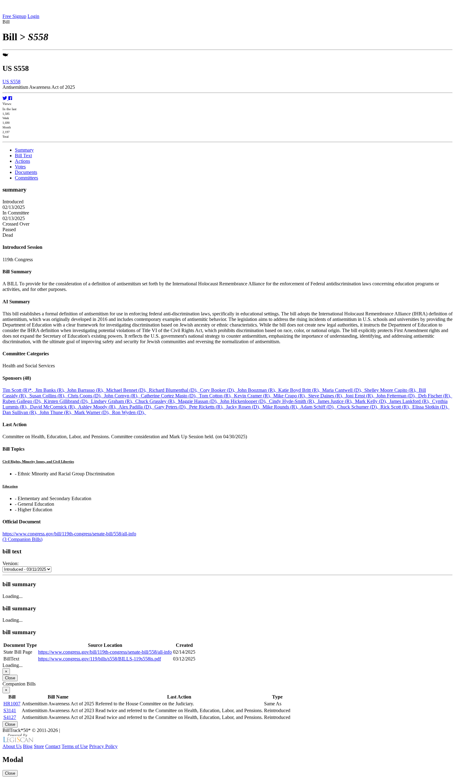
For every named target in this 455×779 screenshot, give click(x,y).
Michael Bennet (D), (127, 390)
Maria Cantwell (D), (343, 390)
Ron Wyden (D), (129, 412)
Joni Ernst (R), (360, 395)
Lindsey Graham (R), (113, 401)
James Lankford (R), (410, 401)
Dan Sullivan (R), (21, 412)
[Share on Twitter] (5, 98)
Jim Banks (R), (51, 390)
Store (39, 746)
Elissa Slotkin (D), (430, 406)
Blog (27, 746)
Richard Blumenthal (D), (174, 390)
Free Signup (14, 16)
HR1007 (11, 703)
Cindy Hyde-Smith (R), (293, 401)
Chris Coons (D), (86, 395)
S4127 (9, 717)
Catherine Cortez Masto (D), (170, 395)
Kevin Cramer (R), (253, 395)
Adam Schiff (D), (318, 406)
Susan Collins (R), (48, 395)
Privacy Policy (103, 746)
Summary (24, 150)
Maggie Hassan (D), (199, 401)
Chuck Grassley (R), (156, 401)
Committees (26, 177)
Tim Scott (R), (18, 390)
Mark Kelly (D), (372, 401)
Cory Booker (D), (218, 390)
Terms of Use (75, 746)
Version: (10, 563)
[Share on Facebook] (10, 98)
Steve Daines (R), (326, 395)
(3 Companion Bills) (22, 539)
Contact (52, 746)
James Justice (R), (336, 401)
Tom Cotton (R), (216, 395)
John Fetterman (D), (397, 395)
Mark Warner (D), (93, 412)
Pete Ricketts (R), (207, 406)
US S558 (11, 81)
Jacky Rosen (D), (244, 406)
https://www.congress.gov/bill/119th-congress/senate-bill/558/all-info (69, 533)
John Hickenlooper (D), (244, 401)
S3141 (9, 710)
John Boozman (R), (257, 390)
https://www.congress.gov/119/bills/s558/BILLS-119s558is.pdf (99, 658)
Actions (22, 161)
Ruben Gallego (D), (23, 401)
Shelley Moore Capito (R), (391, 390)
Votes (20, 166)
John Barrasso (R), (86, 390)
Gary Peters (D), (171, 406)
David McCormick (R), (54, 406)
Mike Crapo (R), (290, 395)
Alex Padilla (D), (136, 406)
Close (10, 678)
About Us (12, 746)
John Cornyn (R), (122, 395)
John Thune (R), (57, 412)
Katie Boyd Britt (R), (300, 390)
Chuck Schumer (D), (358, 406)
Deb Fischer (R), (435, 395)
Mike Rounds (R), (281, 406)
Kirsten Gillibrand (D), (67, 401)
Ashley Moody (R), (98, 406)
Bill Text (23, 155)
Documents (26, 172)
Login (33, 16)
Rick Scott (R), (396, 406)
